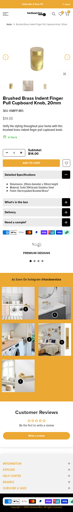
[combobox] (53, 14)
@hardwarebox (51, 279)
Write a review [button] (36, 436)
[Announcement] (33, 4)
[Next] (67, 57)
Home (9, 24)
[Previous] (5, 57)
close (67, 4)
